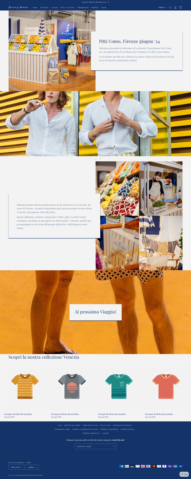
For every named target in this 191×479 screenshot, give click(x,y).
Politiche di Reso (127, 429)
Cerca (60, 425)
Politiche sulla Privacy (91, 433)
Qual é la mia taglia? (72, 425)
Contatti (105, 433)
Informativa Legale (62, 429)
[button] (170, 7)
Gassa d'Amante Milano (21, 475)
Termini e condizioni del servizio (85, 429)
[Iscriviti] (113, 446)
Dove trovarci (105, 425)
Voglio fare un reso (90, 425)
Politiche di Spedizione (109, 429)
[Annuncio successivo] (181, 2)
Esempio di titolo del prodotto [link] (18, 414)
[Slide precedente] (90, 158)
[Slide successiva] (100, 158)
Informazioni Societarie (122, 425)
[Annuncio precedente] (9, 2)
